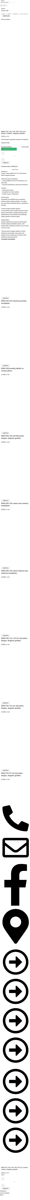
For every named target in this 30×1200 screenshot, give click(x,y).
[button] (5, 298)
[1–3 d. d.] (15, 255)
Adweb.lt (10, 1161)
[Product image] (15, 283)
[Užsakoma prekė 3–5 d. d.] (15, 727)
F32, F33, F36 (24, 14)
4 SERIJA (15, 14)
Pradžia (3, 14)
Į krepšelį (5, 162)
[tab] (15, 169)
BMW (9, 14)
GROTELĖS (6, 16)
